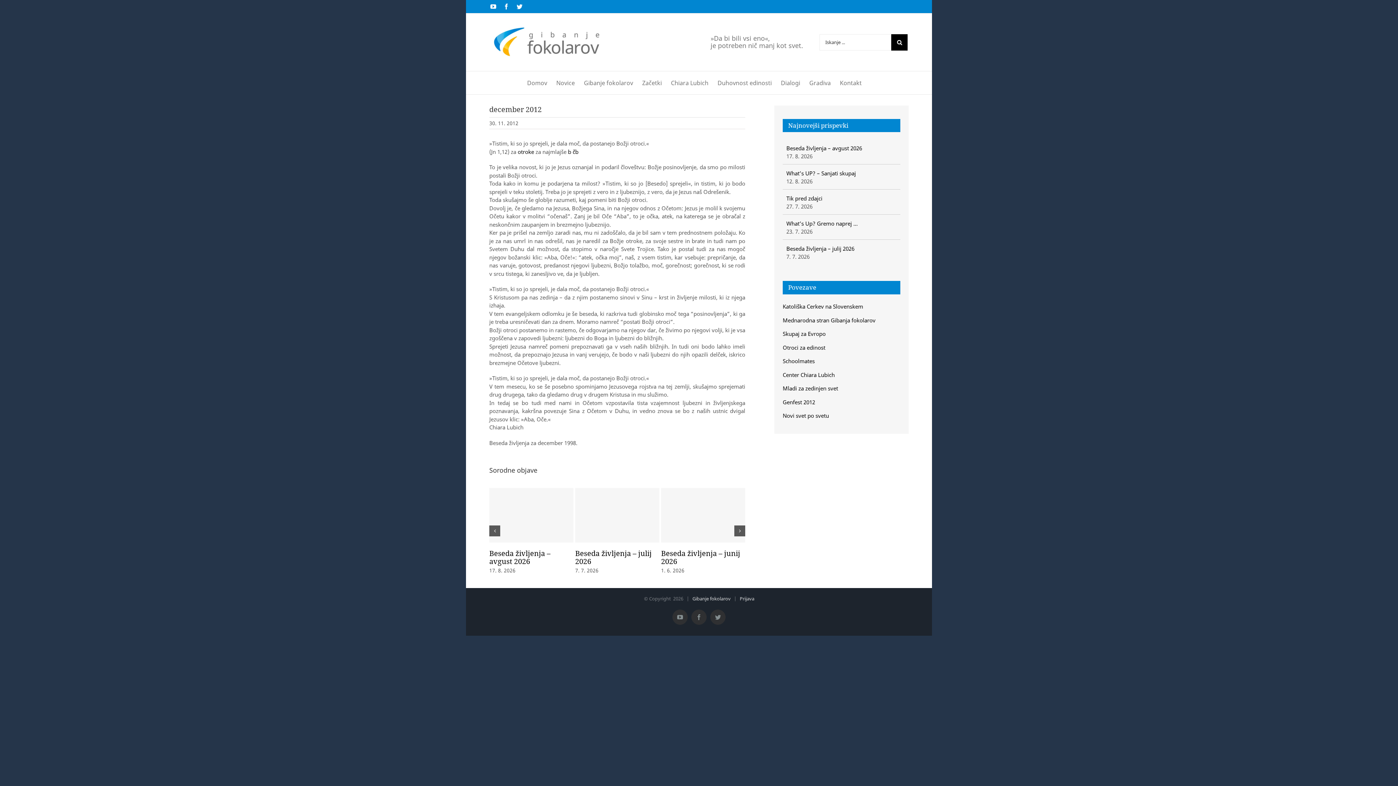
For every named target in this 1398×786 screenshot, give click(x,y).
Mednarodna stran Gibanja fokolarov (829, 320)
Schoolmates (799, 361)
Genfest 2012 (799, 402)
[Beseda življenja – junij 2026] (703, 515)
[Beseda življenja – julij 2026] (617, 515)
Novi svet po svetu (806, 415)
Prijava (747, 598)
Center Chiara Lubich (809, 374)
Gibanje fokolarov (711, 598)
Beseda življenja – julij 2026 (613, 557)
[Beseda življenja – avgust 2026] (531, 515)
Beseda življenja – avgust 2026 (519, 557)
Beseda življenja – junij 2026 (700, 557)
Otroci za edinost (804, 347)
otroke (526, 151)
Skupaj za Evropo (804, 333)
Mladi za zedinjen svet (810, 388)
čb (575, 151)
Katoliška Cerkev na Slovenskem (823, 306)
